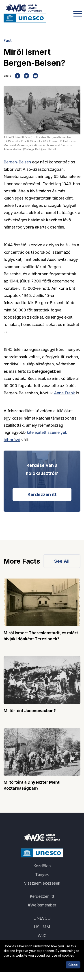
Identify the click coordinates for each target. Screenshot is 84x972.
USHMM (42, 927)
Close (73, 965)
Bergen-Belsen (17, 162)
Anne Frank (64, 393)
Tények (42, 874)
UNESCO (42, 918)
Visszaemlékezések (42, 883)
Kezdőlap (42, 865)
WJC (42, 935)
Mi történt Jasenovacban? (30, 710)
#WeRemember (42, 905)
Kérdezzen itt (42, 494)
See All (61, 561)
